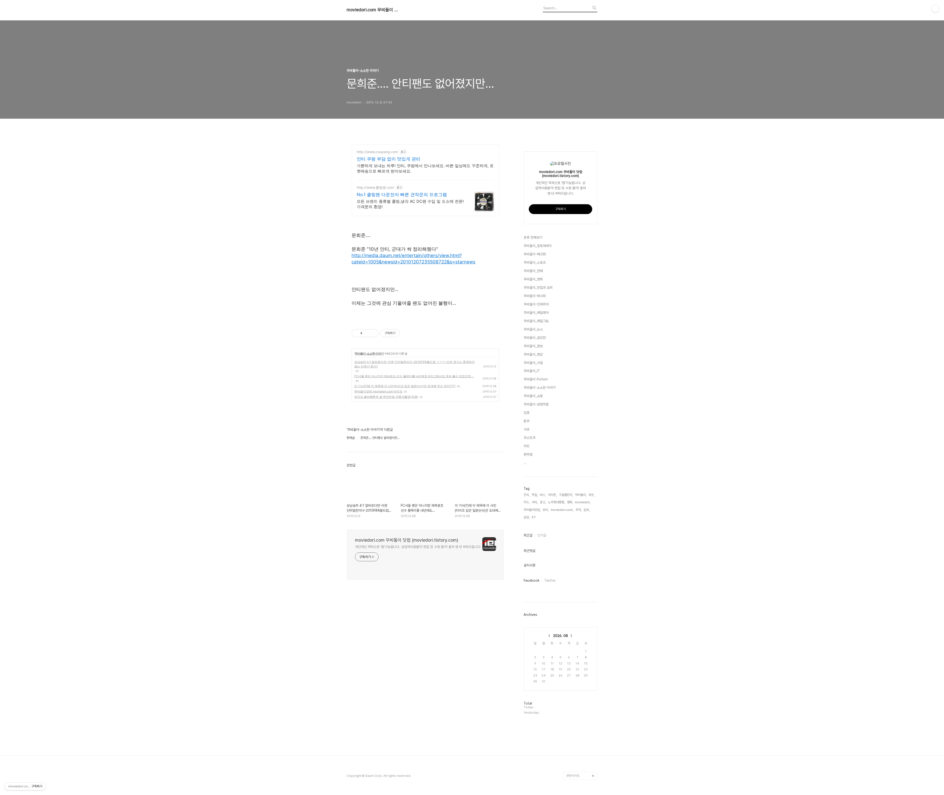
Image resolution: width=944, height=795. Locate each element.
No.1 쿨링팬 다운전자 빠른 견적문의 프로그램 (402, 194)
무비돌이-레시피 (535, 296)
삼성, (527, 517)
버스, (543, 495)
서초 (527, 429)
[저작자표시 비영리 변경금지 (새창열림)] (406, 333)
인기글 (541, 535)
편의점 (528, 454)
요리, (546, 510)
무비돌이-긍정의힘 (536, 404)
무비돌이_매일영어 (536, 313)
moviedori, (583, 502)
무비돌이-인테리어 (536, 304)
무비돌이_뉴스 (533, 329)
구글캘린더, (566, 495)
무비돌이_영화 (533, 279)
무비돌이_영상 (533, 354)
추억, (578, 510)
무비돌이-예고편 (535, 254)
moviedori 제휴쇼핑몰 (581, 768)
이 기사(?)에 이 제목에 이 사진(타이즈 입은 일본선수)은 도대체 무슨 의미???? (405, 386)
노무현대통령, (556, 502)
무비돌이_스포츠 (535, 262)
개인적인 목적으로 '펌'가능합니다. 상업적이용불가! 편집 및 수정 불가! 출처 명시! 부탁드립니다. (418, 547)
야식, (535, 502)
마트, (592, 495)
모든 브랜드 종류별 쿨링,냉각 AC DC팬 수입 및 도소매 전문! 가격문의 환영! (410, 204)
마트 (527, 446)
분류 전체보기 (533, 237)
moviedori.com (577, 760)
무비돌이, (581, 495)
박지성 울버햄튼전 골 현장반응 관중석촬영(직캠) (386, 397)
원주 (527, 421)
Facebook (531, 580)
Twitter (550, 580)
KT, (534, 517)
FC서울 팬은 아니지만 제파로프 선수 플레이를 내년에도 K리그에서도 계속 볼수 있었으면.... (414, 376)
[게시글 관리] (373, 333)
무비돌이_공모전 (535, 338)
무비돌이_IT (532, 371)
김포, (587, 510)
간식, (527, 495)
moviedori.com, (562, 510)
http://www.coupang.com (377, 152)
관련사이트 (573, 776)
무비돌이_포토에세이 (538, 246)
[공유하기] (367, 333)
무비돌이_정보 (533, 346)
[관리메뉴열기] (935, 8)
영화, (570, 502)
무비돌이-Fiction (536, 379)
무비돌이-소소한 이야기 (369, 353)
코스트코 (529, 438)
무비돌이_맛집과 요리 (538, 287)
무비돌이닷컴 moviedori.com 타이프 (378, 391)
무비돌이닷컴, (532, 510)
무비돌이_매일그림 (536, 321)
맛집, (535, 495)
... (525, 463)
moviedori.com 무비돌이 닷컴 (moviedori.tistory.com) (374, 9)
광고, (543, 502)
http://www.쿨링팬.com (375, 187)
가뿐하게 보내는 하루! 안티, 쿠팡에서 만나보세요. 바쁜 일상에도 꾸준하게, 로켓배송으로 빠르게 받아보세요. (425, 168)
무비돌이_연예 (533, 271)
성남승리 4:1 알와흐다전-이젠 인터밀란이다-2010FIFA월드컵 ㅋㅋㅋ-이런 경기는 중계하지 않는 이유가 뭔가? (414, 364)
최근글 (528, 535)
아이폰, (552, 495)
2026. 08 (560, 636)
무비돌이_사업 (533, 363)
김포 (527, 413)
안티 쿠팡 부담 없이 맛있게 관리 (388, 158)
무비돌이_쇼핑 (533, 396)
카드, (527, 502)
